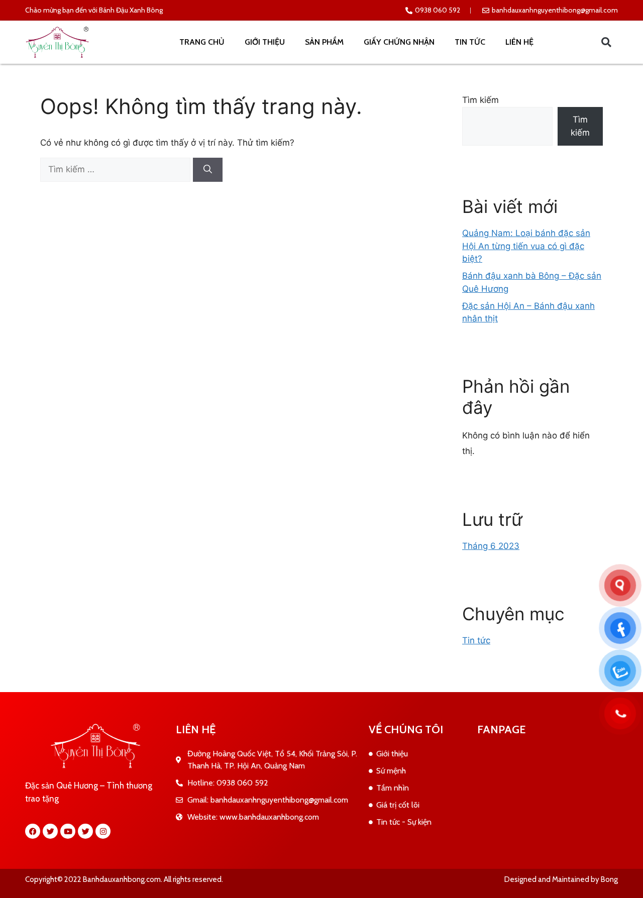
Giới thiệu (265, 42)
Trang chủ (202, 42)
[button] (606, 42)
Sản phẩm (324, 42)
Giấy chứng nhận (399, 42)
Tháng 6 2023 (490, 546)
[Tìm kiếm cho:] (116, 169)
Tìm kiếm (480, 100)
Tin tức (470, 42)
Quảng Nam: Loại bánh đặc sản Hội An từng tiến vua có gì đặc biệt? (526, 246)
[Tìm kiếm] (208, 170)
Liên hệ (519, 42)
